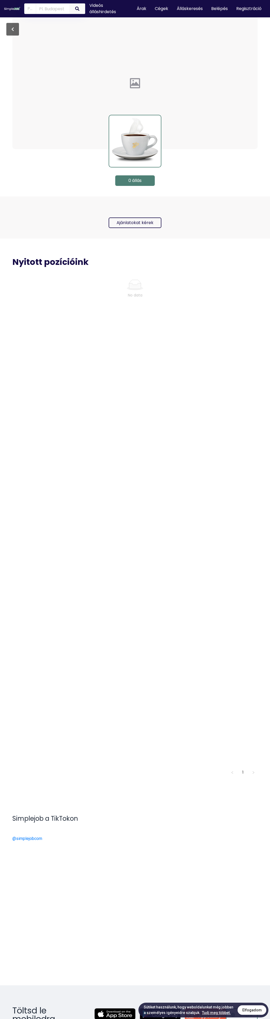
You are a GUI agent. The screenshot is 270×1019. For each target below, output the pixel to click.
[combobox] (51, 8)
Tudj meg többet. (216, 1013)
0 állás (135, 180)
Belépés (219, 9)
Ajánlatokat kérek (135, 223)
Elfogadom (252, 1010)
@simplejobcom (27, 838)
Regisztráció (249, 9)
